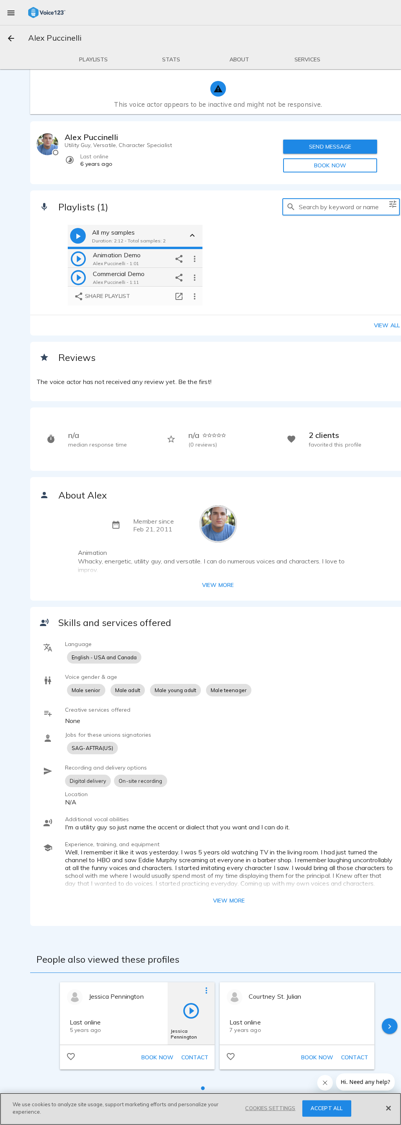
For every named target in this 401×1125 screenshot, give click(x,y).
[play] (78, 258)
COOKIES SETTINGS (270, 1108)
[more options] (194, 258)
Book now (157, 1057)
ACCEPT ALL (327, 1108)
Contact (194, 1057)
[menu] (11, 12)
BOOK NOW (330, 165)
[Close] (388, 1108)
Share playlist (106, 296)
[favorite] (71, 1056)
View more (218, 585)
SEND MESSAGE (330, 146)
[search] (291, 207)
